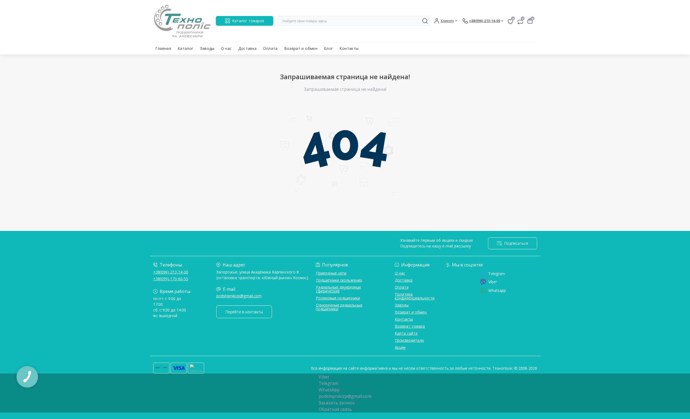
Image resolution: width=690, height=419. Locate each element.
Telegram (496, 273)
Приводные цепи (331, 273)
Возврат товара (410, 326)
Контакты (348, 48)
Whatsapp (497, 290)
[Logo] (182, 21)
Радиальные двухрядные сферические (338, 289)
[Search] (425, 21)
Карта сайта (406, 333)
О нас (226, 48)
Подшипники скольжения (339, 280)
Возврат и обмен (300, 48)
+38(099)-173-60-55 (170, 278)
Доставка (247, 48)
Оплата (270, 48)
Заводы (207, 48)
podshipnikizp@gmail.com (239, 295)
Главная (163, 48)
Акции (400, 347)
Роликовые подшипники (338, 298)
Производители (409, 340)
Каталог (186, 48)
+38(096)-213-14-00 (170, 272)
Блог (328, 48)
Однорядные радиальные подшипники (339, 306)
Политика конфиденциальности (415, 296)
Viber (492, 281)
